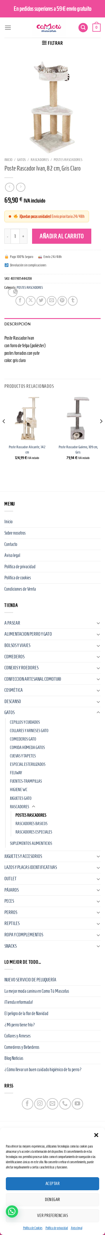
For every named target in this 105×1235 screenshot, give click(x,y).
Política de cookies (17, 577)
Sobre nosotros (15, 532)
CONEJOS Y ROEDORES (21, 667)
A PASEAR (12, 623)
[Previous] (4, 433)
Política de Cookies (33, 1228)
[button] (96, 1135)
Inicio (8, 159)
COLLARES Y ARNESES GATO (29, 730)
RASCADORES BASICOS (31, 823)
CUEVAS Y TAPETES (23, 756)
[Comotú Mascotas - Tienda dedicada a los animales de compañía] (49, 27)
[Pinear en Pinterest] (62, 301)
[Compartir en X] (31, 301)
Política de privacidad (57, 1228)
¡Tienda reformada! (18, 1002)
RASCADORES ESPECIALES (33, 832)
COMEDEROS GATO (23, 739)
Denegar (52, 1199)
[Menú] (7, 27)
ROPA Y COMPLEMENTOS (23, 934)
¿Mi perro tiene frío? (19, 1024)
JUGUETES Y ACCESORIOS (23, 856)
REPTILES (12, 923)
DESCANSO (12, 701)
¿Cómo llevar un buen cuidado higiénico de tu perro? (43, 1069)
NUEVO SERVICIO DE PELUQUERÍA (30, 979)
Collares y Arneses (17, 1035)
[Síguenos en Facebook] (27, 1103)
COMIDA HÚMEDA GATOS (27, 747)
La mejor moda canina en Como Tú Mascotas (36, 991)
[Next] (101, 433)
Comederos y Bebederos (21, 1047)
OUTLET (10, 878)
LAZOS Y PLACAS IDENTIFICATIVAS (30, 867)
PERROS (10, 912)
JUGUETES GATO (21, 798)
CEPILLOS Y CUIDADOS (25, 722)
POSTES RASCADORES (68, 159)
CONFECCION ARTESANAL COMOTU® (32, 679)
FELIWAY (16, 772)
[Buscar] (83, 28)
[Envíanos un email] (52, 1103)
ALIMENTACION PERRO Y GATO (28, 634)
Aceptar (53, 1183)
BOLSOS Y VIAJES (17, 645)
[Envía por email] (52, 301)
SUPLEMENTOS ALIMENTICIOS (31, 843)
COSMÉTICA (13, 690)
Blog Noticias (13, 1058)
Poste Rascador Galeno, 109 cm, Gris (78, 449)
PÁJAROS (11, 890)
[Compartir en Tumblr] (73, 301)
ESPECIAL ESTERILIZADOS (28, 764)
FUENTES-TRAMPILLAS (26, 781)
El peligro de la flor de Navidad (26, 1013)
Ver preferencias (52, 1215)
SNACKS (10, 946)
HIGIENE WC (18, 789)
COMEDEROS (14, 656)
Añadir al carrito (62, 236)
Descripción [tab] (17, 324)
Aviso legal (76, 1228)
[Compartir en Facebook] (20, 301)
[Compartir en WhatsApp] (13, 292)
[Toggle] (98, 622)
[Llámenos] (65, 1103)
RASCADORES (40, 159)
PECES (9, 901)
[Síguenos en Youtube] (77, 1103)
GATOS (21, 159)
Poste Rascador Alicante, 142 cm (27, 449)
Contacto (10, 544)
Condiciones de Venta (20, 589)
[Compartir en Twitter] (41, 301)
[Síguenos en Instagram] (40, 1103)
